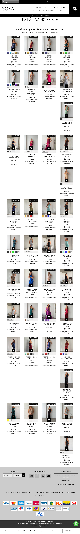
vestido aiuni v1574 (14, 323)
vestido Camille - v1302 (14, 289)
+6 (7, 285)
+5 (7, 86)
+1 (45, 86)
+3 (48, 52)
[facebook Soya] (37, 476)
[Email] (48, 476)
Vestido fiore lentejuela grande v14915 (31, 290)
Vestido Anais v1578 (67, 155)
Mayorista (53, 10)
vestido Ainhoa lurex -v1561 (32, 255)
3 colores (62, 216)
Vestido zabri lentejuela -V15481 (31, 358)
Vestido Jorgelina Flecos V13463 (14, 156)
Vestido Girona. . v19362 (14, 90)
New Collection (41, 7)
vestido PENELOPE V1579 (49, 155)
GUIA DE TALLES (53, 7)
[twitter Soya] (43, 476)
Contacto (62, 10)
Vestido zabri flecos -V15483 (49, 91)
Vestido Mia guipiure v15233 (67, 456)
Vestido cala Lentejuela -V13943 (14, 425)
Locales (63, 7)
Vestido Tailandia (31, 155)
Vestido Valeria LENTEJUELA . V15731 (14, 221)
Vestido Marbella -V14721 (67, 188)
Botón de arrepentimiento (56, 523)
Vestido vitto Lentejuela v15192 (67, 256)
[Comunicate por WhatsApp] (76, 523)
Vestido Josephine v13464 (67, 357)
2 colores (62, 151)
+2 (18, 52)
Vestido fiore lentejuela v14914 (49, 221)
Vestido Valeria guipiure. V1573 (49, 255)
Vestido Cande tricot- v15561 (14, 357)
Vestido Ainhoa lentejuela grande (49, 358)
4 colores (27, 251)
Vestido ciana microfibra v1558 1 (49, 425)
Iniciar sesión (45, 2)
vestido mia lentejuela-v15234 (67, 324)
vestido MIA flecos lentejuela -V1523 (31, 92)
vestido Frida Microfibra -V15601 (67, 290)
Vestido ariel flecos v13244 (67, 90)
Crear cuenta (37, 2)
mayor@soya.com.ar (66, 480)
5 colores (45, 151)
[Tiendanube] (40, 526)
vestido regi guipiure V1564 (67, 424)
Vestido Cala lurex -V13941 (32, 220)
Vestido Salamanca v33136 (14, 57)
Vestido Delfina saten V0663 (49, 324)
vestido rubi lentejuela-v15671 (31, 425)
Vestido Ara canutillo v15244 (67, 391)
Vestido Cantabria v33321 (32, 57)
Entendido (68, 531)
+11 (10, 420)
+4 (27, 86)
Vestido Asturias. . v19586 (67, 57)
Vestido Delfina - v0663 (31, 323)
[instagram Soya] (31, 476)
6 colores (27, 151)
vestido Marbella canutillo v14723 (67, 222)
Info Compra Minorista (39, 10)
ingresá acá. (46, 523)
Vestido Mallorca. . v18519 (49, 57)
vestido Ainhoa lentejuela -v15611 (49, 290)
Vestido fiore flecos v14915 (67, 123)
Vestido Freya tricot (14, 255)
